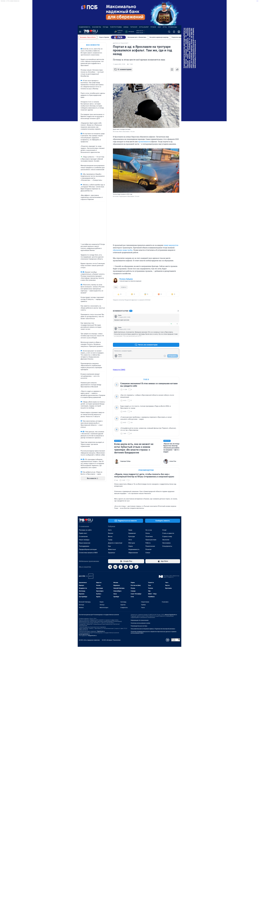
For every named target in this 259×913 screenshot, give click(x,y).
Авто (110, 530)
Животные (112, 549)
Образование (133, 553)
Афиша (125, 27)
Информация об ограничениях (140, 620)
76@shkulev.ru (101, 631)
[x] (131, 567)
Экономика (166, 543)
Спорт (164, 530)
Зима (130, 530)
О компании (83, 536)
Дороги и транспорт (115, 543)
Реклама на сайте (85, 530)
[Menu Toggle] (80, 32)
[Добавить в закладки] (172, 69)
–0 (177, 323)
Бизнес (110, 533)
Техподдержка (84, 546)
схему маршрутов (171, 245)
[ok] (121, 567)
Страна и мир (167, 536)
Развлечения (150, 546)
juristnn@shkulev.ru (84, 634)
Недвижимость (84, 27)
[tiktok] (136, 567)
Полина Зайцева (126, 279)
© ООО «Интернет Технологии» (111, 640)
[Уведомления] (174, 32)
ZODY (159, 27)
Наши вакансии (84, 543)
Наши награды (84, 540)
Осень (147, 533)
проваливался (144, 141)
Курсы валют (144, 27)
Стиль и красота (168, 533)
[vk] (115, 567)
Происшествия (150, 540)
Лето (130, 540)
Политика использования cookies (140, 623)
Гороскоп (133, 27)
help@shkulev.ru (92, 635)
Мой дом (131, 543)
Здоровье (111, 553)
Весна (110, 536)
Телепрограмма (116, 27)
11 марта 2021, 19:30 (119, 64)
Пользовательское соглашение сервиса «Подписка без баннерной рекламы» (153, 629)
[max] (126, 567)
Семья (147, 553)
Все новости (93, 45)
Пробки (153, 27)
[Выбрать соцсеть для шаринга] (177, 69)
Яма (116, 287)
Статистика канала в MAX (88, 553)
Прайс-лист (83, 533)
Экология (165, 540)
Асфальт (123, 287)
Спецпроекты (167, 546)
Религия (148, 549)
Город (110, 540)
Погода (105, 27)
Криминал (132, 533)
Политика (149, 536)
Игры (165, 27)
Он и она (148, 530)
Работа (147, 543)
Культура (131, 536)
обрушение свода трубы (123, 250)
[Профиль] (178, 32)
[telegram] (110, 567)
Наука (130, 546)
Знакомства (96, 27)
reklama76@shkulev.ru (171, 614)
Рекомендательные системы (139, 626)
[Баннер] (118, 37)
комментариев (124, 69)
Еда (109, 546)
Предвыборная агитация (88, 549)
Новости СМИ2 (119, 370)
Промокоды (172, 27)
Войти (120, 356)
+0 (171, 323)
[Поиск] (169, 32)
